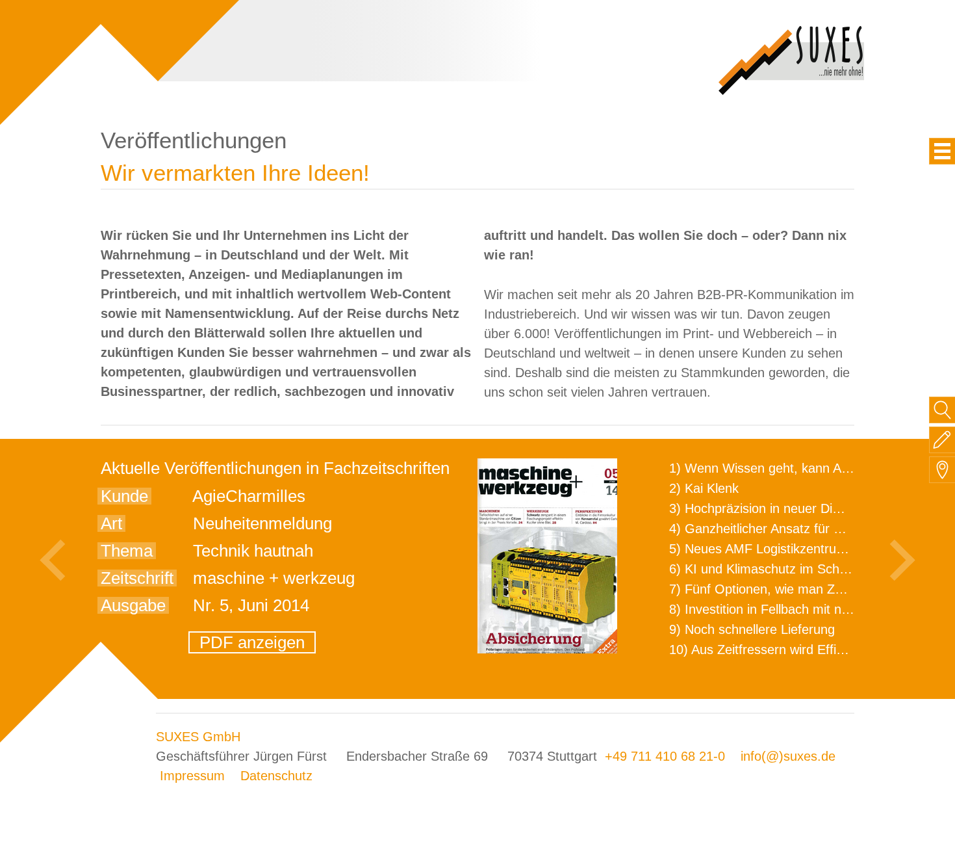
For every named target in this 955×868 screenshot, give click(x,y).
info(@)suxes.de (788, 756)
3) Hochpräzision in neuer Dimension (775, 508)
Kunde (124, 496)
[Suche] (942, 410)
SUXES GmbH (198, 737)
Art (111, 523)
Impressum (192, 776)
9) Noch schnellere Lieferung (752, 629)
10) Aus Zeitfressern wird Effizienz (767, 649)
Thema (127, 550)
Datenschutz (276, 776)
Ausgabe (133, 605)
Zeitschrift (137, 578)
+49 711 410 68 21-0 (665, 756)
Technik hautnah (253, 550)
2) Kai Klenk (704, 488)
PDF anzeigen (252, 642)
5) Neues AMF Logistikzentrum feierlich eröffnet (806, 549)
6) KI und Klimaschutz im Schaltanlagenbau (794, 569)
